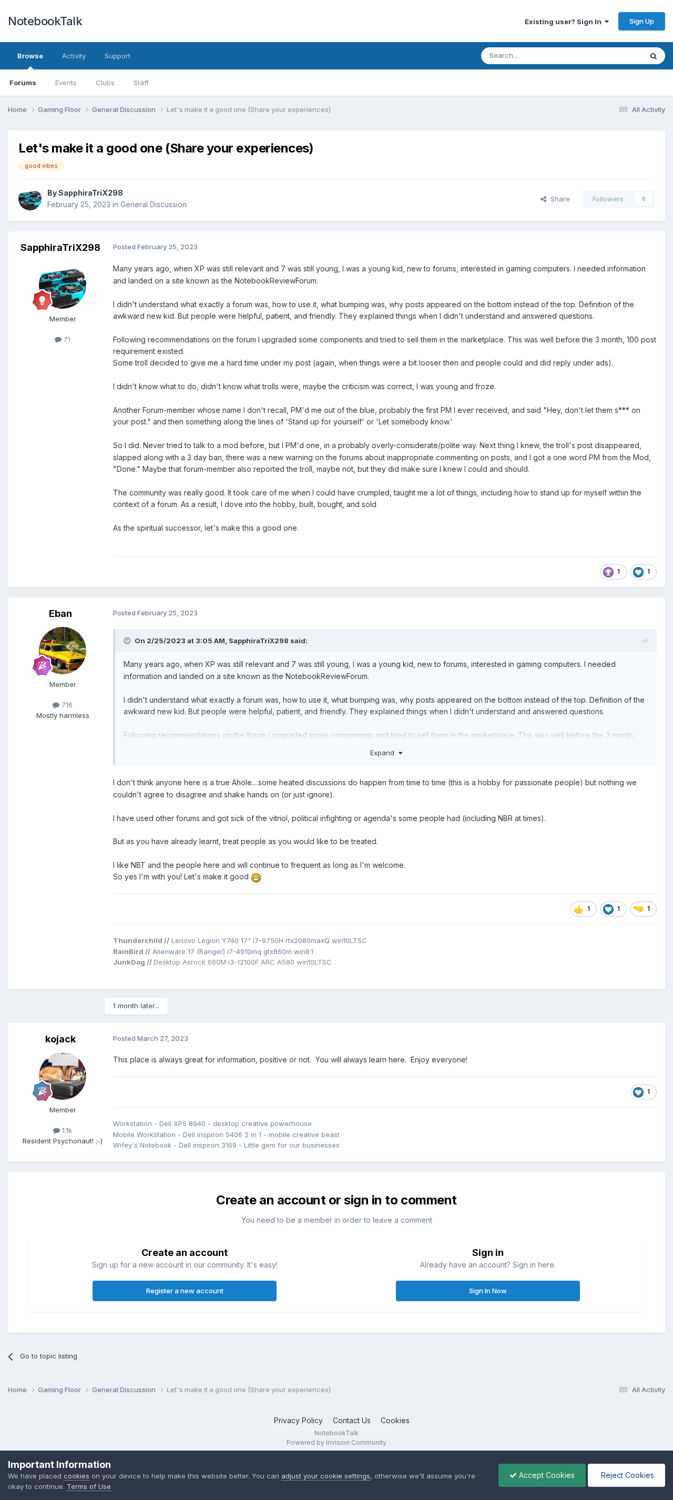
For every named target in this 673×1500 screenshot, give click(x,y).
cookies (76, 1476)
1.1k (66, 1130)
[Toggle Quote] (128, 640)
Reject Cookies (626, 1475)
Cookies (395, 1420)
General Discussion (153, 204)
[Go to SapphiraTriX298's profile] (30, 198)
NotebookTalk (45, 21)
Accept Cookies (546, 1475)
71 (66, 339)
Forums (22, 82)
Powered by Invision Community (336, 1442)
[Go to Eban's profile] (62, 650)
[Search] (653, 55)
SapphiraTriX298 (90, 192)
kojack (60, 1039)
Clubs (105, 82)
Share (558, 199)
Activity (74, 56)
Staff (141, 82)
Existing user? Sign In (565, 21)
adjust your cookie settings (325, 1476)
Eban (60, 613)
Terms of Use (89, 1486)
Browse (30, 56)
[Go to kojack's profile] (62, 1076)
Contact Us (352, 1420)
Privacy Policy (298, 1420)
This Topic (611, 55)
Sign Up (641, 21)
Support (117, 56)
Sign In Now (488, 1290)
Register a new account (184, 1290)
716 (66, 705)
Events (66, 82)
